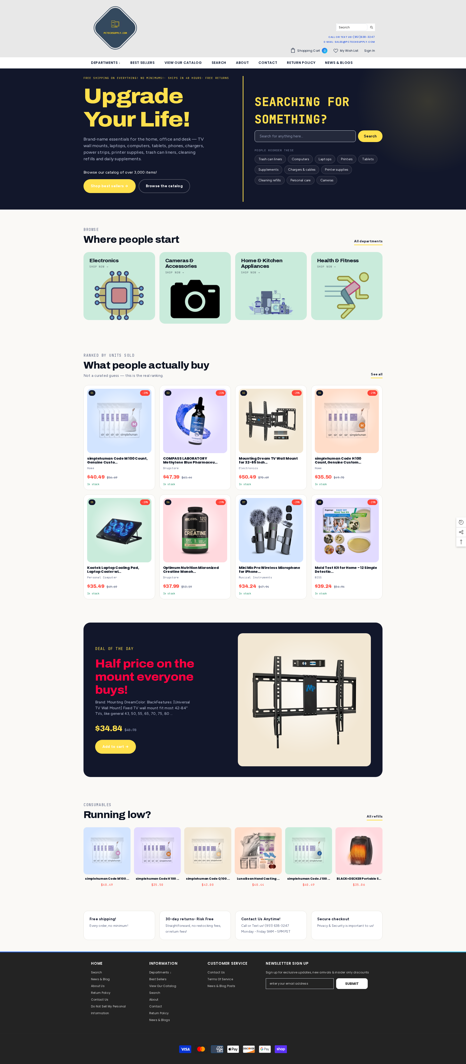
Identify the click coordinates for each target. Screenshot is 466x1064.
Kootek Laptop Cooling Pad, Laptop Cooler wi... (113, 570)
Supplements (268, 169)
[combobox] (351, 27)
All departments (368, 241)
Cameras (326, 180)
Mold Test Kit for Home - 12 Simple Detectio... (346, 570)
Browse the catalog (164, 186)
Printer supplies (336, 169)
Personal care (301, 180)
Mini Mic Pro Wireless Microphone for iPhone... (269, 570)
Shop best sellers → (109, 186)
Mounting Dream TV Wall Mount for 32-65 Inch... (268, 460)
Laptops (325, 159)
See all (377, 374)
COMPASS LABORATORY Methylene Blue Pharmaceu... (190, 460)
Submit (352, 983)
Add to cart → (115, 746)
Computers (300, 159)
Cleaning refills (269, 180)
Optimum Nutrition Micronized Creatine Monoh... (191, 570)
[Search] (355, 27)
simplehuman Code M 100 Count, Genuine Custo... (117, 460)
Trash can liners (270, 159)
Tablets (368, 159)
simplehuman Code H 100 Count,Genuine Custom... (338, 460)
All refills (375, 816)
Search (370, 136)
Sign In (369, 51)
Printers (346, 159)
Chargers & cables (301, 169)
